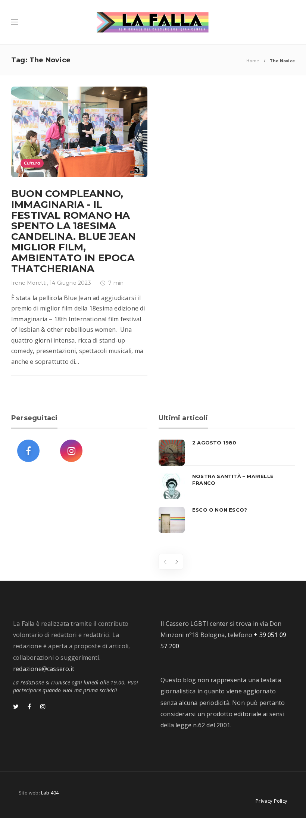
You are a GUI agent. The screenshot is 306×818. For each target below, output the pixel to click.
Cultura (32, 163)
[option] (227, 486)
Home (252, 60)
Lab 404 (50, 792)
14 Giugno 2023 (70, 283)
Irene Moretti (29, 283)
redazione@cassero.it (43, 669)
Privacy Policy (271, 800)
